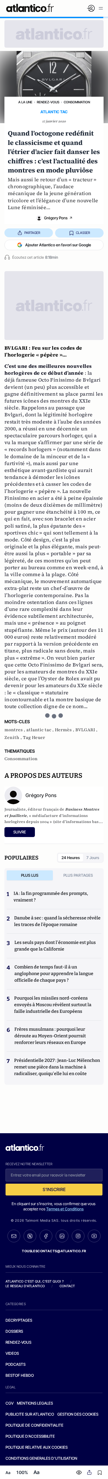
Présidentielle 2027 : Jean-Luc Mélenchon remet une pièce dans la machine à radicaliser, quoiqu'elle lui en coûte (57, 1067)
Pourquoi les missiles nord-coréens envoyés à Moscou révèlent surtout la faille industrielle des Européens (52, 1004)
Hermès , (65, 730)
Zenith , (13, 738)
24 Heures (70, 857)
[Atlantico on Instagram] (78, 1236)
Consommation (77, 102)
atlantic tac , (40, 730)
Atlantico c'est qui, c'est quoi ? (35, 1281)
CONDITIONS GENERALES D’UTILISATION (41, 1458)
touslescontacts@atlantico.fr (54, 1251)
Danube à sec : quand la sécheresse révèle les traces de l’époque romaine (57, 921)
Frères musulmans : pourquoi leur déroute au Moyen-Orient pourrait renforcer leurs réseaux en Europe (50, 1036)
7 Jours (92, 857)
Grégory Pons (56, 217)
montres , (15, 730)
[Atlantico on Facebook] (46, 1236)
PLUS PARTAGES (78, 875)
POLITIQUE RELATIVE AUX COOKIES (37, 1447)
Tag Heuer (34, 738)
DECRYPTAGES (19, 1320)
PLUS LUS (29, 875)
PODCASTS (15, 1364)
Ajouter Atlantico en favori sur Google (58, 244)
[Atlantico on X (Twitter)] (30, 1236)
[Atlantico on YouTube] (94, 1236)
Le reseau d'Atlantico (25, 1286)
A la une (25, 102)
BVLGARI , (86, 730)
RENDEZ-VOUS (18, 1342)
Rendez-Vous (48, 102)
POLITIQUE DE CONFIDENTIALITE (34, 1425)
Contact (67, 1286)
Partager (32, 233)
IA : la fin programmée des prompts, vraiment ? (51, 897)
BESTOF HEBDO (20, 1375)
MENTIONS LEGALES (35, 1403)
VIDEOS (12, 1353)
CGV (10, 1403)
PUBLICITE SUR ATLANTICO (30, 1414)
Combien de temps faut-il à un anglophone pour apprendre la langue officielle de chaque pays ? (53, 973)
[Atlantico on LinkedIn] (62, 1236)
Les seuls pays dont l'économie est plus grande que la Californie (55, 946)
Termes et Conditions (65, 1209)
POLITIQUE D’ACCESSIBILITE (30, 1436)
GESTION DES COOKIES (77, 1414)
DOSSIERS (14, 1331)
